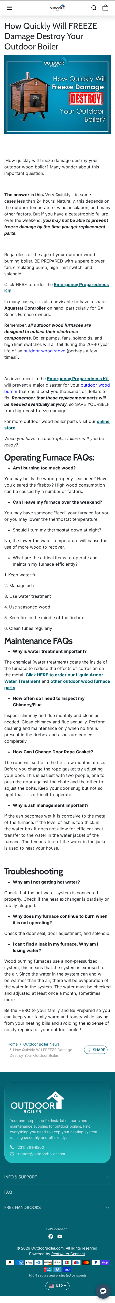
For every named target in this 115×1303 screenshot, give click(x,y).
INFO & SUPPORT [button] (20, 1176)
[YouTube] (59, 1236)
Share (99, 1049)
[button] (15, 7)
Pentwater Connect (68, 1253)
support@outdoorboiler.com (40, 1153)
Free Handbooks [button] (22, 1207)
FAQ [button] (8, 1192)
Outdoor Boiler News (41, 1044)
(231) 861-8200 (30, 1147)
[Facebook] (50, 1236)
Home (12, 1044)
